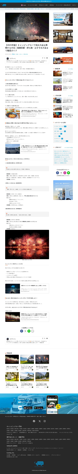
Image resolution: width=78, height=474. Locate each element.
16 (62, 138)
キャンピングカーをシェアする (65, 432)
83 (64, 131)
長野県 (68, 428)
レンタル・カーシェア (59, 126)
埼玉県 (24, 428)
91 (61, 133)
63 (59, 136)
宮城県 (16, 430)
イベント (56, 136)
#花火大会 (26, 54)
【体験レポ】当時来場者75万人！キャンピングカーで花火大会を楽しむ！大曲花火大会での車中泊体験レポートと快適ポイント (12, 367)
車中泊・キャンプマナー (12, 443)
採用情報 (13, 455)
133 (60, 128)
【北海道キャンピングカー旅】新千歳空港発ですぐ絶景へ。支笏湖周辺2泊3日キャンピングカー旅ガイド (12, 385)
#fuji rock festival (65, 155)
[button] (32, 5)
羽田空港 (29, 430)
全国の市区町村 (35, 430)
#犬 (70, 153)
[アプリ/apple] (28, 407)
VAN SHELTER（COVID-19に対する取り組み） (48, 432)
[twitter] (40, 421)
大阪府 (28, 428)
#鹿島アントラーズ (68, 159)
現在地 (8, 428)
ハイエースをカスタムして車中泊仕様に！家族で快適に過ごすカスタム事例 (68, 101)
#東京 (55, 155)
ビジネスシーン (57, 138)
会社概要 (8, 455)
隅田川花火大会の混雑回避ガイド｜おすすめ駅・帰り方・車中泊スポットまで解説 (42, 367)
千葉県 (20, 428)
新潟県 (20, 430)
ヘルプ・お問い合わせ (21, 455)
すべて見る (70, 95)
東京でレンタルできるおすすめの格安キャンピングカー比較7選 (68, 108)
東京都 (12, 428)
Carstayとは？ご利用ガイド (12, 432)
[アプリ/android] (38, 407)
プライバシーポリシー (56, 455)
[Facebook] (34, 421)
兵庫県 (32, 428)
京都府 (12, 430)
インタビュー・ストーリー (59, 141)
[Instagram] (45, 421)
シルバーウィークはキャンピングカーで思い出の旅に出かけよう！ (39, 1)
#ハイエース (60, 153)
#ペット (68, 151)
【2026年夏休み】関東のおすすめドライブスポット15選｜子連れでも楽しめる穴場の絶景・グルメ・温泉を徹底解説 (27, 385)
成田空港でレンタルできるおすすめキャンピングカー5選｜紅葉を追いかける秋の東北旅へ (68, 73)
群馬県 (48, 428)
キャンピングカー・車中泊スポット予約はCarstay (15, 8)
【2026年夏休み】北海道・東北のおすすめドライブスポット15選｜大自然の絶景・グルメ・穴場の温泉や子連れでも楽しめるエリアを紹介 (42, 385)
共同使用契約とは (23, 432)
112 (65, 126)
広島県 (8, 430)
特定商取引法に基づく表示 (12, 456)
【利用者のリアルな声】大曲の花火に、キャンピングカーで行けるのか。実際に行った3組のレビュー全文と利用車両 (68, 88)
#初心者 (56, 153)
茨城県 (56, 428)
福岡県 (40, 428)
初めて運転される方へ (32, 432)
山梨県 (60, 428)
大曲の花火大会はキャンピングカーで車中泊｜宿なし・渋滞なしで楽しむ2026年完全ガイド (68, 116)
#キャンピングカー (58, 151)
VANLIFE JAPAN (30, 8)
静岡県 (64, 428)
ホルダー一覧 (9, 434)
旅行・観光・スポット (39, 8)
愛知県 (36, 428)
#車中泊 (64, 151)
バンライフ (56, 128)
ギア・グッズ (57, 133)
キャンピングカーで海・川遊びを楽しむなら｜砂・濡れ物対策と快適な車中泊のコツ (27, 367)
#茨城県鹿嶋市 (57, 157)
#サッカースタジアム (65, 157)
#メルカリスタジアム (58, 159)
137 (67, 141)
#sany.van (59, 155)
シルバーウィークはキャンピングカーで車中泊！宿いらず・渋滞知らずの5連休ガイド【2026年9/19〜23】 (68, 80)
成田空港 (24, 430)
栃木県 (52, 428)
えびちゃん (13, 58)
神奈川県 (16, 428)
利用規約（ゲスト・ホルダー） (33, 455)
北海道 (44, 428)
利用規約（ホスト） (46, 455)
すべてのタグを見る (69, 147)
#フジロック (66, 153)
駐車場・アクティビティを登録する (25, 443)
